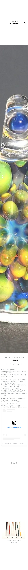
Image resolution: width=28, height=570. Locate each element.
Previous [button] (2, 176)
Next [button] (25, 176)
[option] (14, 176)
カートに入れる (14, 364)
